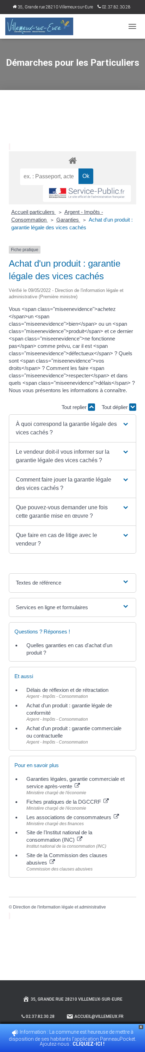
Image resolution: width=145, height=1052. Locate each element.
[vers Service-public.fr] (87, 193)
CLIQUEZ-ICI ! (89, 1044)
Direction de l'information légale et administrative (59, 907)
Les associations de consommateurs (69, 817)
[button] (73, 428)
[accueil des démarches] (72, 160)
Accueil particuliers (33, 212)
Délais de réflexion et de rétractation (67, 690)
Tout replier (75, 407)
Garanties (68, 220)
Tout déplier (115, 407)
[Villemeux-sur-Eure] (41, 26)
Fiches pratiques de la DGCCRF (64, 802)
